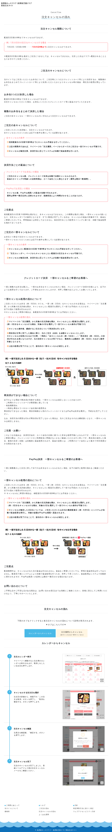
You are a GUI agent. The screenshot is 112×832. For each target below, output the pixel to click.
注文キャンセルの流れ (47, 811)
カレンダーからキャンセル (40, 633)
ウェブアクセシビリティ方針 (84, 811)
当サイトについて (11, 808)
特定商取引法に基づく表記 (83, 808)
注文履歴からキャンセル (71, 633)
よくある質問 (44, 814)
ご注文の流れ (44, 808)
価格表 (7, 811)
